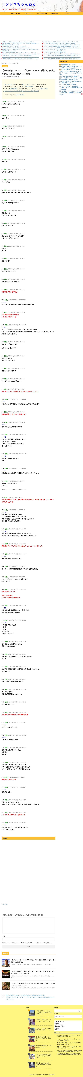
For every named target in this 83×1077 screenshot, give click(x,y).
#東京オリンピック (10, 84)
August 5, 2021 (20, 95)
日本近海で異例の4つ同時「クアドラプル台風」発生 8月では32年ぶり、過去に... (62, 41)
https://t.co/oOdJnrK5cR (15, 91)
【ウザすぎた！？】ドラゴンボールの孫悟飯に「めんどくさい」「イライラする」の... (21, 54)
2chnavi (57, 1029)
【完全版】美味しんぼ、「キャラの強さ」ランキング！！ (43, 1020)
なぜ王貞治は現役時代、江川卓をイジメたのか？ (43, 1046)
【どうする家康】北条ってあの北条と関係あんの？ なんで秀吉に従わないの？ (61, 55)
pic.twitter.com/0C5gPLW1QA (30, 91)
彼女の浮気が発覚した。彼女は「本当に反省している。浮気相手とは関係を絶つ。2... (20, 43)
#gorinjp (5, 91)
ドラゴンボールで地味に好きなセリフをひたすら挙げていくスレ (43, 1056)
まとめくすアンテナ (59, 1026)
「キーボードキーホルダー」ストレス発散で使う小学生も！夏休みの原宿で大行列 (62, 44)
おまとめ (57, 1028)
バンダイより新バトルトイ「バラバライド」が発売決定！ (14, 46)
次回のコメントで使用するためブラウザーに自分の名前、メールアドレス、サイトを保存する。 (28, 943)
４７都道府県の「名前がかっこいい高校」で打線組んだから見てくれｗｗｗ (43, 1012)
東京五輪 (5, 904)
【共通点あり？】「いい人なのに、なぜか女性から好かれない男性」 (17, 55)
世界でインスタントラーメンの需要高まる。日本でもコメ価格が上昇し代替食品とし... (62, 48)
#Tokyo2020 (43, 89)
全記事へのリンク (15, 13)
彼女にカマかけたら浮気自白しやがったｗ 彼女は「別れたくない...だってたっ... (19, 52)
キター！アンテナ (59, 1025)
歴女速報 (57, 1023)
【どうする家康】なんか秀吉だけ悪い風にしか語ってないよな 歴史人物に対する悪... (62, 57)
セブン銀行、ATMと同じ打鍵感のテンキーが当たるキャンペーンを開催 (59, 43)
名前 (3, 936)
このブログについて (28, 13)
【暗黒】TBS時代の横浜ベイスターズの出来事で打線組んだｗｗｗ (43, 1064)
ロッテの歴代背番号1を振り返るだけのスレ (67, 1050)
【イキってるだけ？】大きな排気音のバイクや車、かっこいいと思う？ (17, 58)
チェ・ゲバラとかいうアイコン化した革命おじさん (55, 49)
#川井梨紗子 (29, 86)
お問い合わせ (54, 13)
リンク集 (67, 13)
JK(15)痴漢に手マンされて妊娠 (9, 51)
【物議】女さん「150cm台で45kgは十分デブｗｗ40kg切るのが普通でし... (18, 41)
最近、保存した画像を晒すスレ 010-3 (10, 44)
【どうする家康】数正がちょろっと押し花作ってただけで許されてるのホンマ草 (61, 58)
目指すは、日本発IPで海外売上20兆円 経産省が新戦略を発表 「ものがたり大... (61, 46)
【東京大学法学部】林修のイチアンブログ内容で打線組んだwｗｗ (43, 1038)
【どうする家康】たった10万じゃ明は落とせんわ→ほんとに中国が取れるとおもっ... (62, 54)
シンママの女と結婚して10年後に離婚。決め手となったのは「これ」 (17, 48)
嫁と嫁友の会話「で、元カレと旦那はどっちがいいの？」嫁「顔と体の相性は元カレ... (21, 49)
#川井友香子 (13, 89)
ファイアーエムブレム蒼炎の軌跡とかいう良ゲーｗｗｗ (43, 1029)
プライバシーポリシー (41, 13)
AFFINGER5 (52, 1074)
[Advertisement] (41, 27)
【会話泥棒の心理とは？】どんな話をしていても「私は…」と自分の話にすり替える (20, 57)
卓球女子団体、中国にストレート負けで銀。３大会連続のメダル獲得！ (25, 995)
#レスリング (25, 84)
